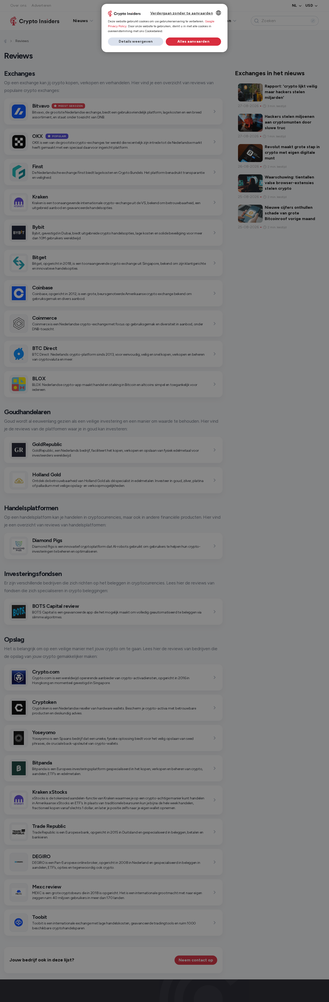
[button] (135, 41)
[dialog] (164, 28)
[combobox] (218, 12)
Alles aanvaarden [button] (193, 41)
